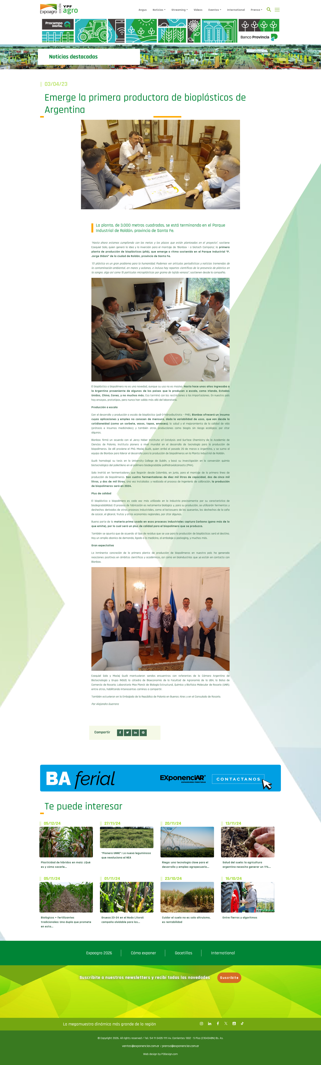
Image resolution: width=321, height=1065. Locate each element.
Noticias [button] (158, 10)
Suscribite (229, 977)
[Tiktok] (242, 1023)
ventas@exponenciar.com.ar (141, 1046)
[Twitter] (226, 1023)
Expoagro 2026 (99, 953)
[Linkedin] (209, 1023)
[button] (120, 732)
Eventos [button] (213, 10)
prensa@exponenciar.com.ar (180, 1046)
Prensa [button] (255, 10)
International (236, 10)
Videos (198, 10)
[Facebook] (201, 1023)
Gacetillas (183, 953)
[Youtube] (234, 1023)
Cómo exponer (143, 953)
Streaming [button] (178, 10)
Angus (143, 10)
